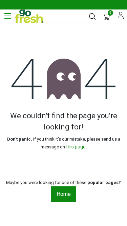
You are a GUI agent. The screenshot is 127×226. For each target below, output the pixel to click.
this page (76, 146)
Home (64, 194)
